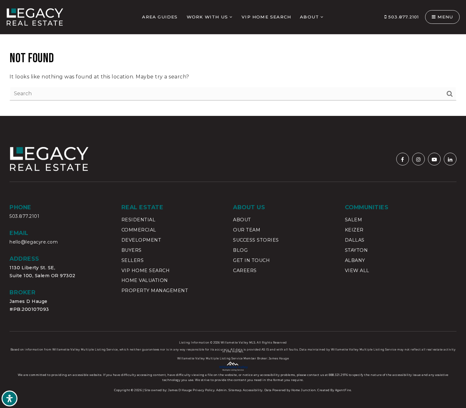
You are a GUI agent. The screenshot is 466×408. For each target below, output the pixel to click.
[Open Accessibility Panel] (9, 398)
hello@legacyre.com (34, 242)
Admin (221, 390)
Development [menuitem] (141, 240)
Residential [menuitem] (138, 220)
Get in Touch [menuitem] (251, 260)
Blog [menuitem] (240, 250)
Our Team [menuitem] (246, 230)
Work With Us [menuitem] (207, 16)
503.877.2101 (403, 16)
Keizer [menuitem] (354, 230)
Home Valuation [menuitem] (144, 280)
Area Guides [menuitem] (160, 16)
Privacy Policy (204, 390)
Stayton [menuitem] (356, 250)
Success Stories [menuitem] (256, 240)
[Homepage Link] (34, 17)
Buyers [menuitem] (131, 250)
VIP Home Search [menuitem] (266, 16)
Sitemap (235, 390)
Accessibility (253, 390)
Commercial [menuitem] (138, 230)
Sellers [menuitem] (132, 260)
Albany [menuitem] (355, 260)
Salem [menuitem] (353, 220)
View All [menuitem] (357, 270)
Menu (444, 16)
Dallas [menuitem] (355, 240)
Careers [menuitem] (245, 270)
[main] (233, 58)
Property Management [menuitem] (154, 290)
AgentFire (343, 390)
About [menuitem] (309, 16)
